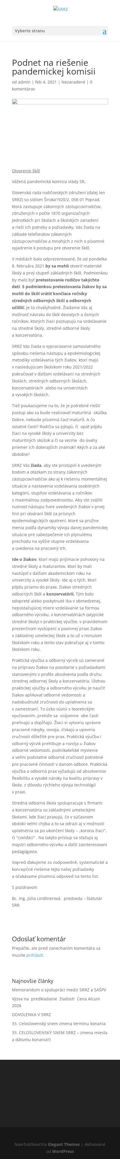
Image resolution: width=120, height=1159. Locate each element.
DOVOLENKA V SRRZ (31, 1014)
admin (24, 82)
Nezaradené (73, 82)
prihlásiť (35, 955)
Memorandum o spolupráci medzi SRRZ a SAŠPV (59, 990)
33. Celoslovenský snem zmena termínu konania (59, 1023)
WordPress (63, 1151)
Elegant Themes (64, 1144)
